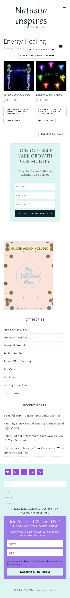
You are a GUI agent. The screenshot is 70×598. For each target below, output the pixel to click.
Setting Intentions (15, 385)
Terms (7, 492)
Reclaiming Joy (13, 353)
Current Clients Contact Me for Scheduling (49, 111)
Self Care (10, 369)
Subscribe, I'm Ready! (35, 571)
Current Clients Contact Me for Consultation (17, 111)
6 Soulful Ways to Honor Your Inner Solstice (32, 415)
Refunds (8, 503)
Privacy (8, 497)
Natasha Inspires (31, 15)
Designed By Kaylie (47, 590)
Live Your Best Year (16, 329)
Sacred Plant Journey (17, 361)
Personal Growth (15, 345)
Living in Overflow (16, 337)
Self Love (9, 377)
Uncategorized (13, 393)
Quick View (13, 120)
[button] (64, 9)
